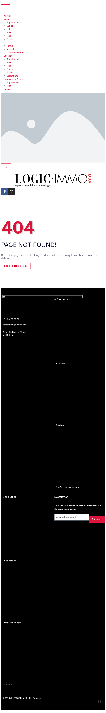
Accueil (7, 16)
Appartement (13, 22)
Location (8, 55)
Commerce (12, 69)
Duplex (10, 26)
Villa (9, 32)
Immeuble (11, 49)
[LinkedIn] (100, 701)
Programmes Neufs (13, 79)
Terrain (10, 42)
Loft (9, 29)
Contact (7, 89)
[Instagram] (11, 191)
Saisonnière (12, 75)
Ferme (10, 46)
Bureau (10, 39)
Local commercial (15, 52)
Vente (7, 19)
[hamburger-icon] (5, 7)
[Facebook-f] (4, 191)
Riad (9, 36)
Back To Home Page (16, 266)
